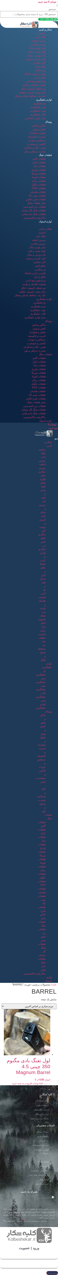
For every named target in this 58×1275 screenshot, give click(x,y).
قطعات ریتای (39, 181)
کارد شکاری (39, 63)
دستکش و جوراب (37, 140)
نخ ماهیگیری (39, 103)
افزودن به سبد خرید (22, 1083)
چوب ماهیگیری (38, 110)
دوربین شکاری (38, 44)
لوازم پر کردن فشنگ (35, 74)
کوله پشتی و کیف (37, 51)
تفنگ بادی (41, 37)
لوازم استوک (45, 221)
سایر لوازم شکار (37, 48)
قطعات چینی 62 (37, 195)
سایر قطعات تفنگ (36, 203)
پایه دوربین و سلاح (36, 55)
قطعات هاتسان (38, 192)
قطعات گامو (39, 158)
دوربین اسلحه (39, 40)
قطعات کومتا (39, 177)
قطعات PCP (39, 188)
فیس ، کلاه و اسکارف (34, 147)
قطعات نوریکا (39, 173)
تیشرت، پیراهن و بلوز (35, 151)
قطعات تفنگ (45, 155)
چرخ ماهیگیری (38, 107)
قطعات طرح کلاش (36, 199)
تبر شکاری (40, 70)
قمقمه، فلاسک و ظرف (34, 85)
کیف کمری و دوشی (36, 59)
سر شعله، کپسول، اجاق (33, 88)
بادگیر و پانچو (39, 125)
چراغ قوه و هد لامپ (35, 81)
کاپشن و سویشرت (36, 144)
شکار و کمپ (45, 29)
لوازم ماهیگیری (44, 99)
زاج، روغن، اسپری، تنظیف (32, 92)
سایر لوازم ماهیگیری (35, 118)
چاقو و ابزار (40, 77)
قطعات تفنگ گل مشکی (33, 210)
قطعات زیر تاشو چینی (34, 206)
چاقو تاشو (41, 66)
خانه (54, 984)
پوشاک (48, 122)
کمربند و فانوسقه (37, 136)
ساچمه (42, 33)
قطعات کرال (39, 162)
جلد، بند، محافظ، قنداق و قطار (30, 96)
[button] (57, 5)
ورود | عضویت (29, 1248)
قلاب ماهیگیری (38, 114)
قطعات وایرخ (39, 170)
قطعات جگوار (38, 184)
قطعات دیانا (40, 166)
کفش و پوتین (39, 129)
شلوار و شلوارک (37, 133)
